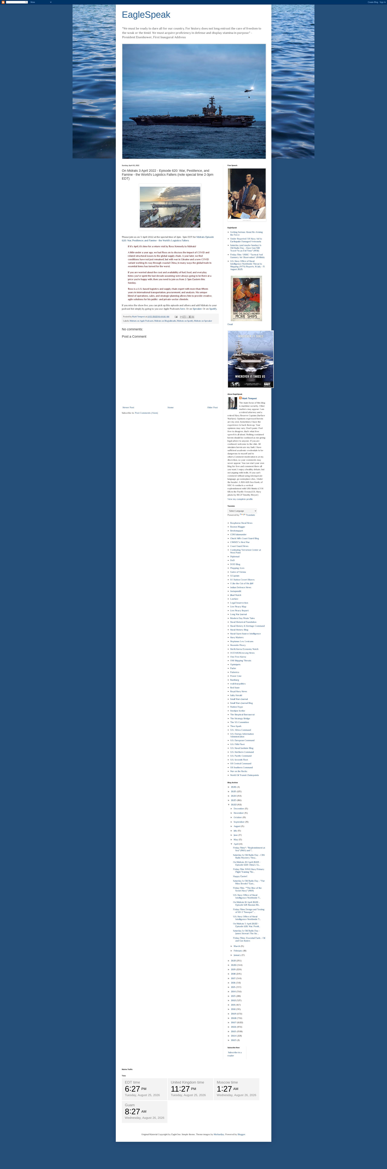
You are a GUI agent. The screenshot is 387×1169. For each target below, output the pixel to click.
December (239, 808)
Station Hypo (236, 706)
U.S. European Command (242, 740)
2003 (234, 1040)
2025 (234, 791)
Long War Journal (238, 614)
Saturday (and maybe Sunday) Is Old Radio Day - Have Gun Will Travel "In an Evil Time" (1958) (245, 248)
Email (230, 324)
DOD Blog (235, 564)
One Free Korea (238, 656)
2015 (233, 987)
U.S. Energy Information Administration (242, 735)
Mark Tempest (249, 398)
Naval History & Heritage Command (247, 626)
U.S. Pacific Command (241, 755)
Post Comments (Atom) (146, 413)
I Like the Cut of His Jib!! (241, 583)
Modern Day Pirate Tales (242, 618)
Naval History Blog (239, 629)
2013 (233, 996)
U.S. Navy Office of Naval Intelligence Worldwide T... (247, 896)
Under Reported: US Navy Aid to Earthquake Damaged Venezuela (246, 240)
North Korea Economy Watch (244, 649)
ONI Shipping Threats (240, 660)
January (237, 955)
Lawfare (234, 599)
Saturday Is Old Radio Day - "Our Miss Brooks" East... (249, 882)
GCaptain (234, 575)
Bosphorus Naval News (241, 523)
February (238, 950)
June (236, 835)
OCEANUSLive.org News (242, 652)
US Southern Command (241, 767)
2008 (234, 1018)
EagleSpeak (146, 15)
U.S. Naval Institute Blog (241, 748)
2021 (233, 960)
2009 (234, 1013)
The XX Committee (239, 722)
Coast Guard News (239, 546)
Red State (235, 687)
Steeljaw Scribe (237, 710)
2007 (234, 1022)
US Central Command (240, 763)
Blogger (241, 1134)
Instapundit (235, 591)
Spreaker (197, 308)
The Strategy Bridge (240, 718)
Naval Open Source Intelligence (245, 633)
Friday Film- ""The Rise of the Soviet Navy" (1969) (247, 889)
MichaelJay (219, 1134)
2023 (234, 800)
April (236, 844)
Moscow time (227, 1082)
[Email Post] (176, 317)
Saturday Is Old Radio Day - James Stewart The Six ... (246, 932)
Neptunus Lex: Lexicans (241, 641)
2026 (234, 787)
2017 (233, 978)
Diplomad (234, 556)
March (237, 946)
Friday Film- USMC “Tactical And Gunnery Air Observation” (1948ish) (247, 256)
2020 (234, 965)
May (236, 839)
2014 (233, 991)
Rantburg (234, 680)
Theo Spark (235, 726)
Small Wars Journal (239, 699)
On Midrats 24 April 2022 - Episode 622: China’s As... (246, 863)
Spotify (213, 308)
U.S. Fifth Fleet (237, 744)
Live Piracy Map (238, 606)
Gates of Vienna (238, 572)
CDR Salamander (238, 534)
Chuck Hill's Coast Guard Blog (244, 538)
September (239, 822)
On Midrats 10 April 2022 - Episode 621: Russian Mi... (246, 903)
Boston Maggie (237, 526)
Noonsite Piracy (238, 645)
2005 (234, 1031)
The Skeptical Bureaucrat (242, 714)
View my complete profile (240, 499)
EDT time (132, 1082)
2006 (234, 1027)
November (239, 813)
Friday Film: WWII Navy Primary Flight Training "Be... (248, 870)
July (236, 830)
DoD (232, 560)
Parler (233, 668)
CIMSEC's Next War (240, 542)
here (182, 308)
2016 (233, 982)
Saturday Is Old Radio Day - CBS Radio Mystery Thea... (249, 856)
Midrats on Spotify (185, 321)
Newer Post (128, 407)
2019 (233, 969)
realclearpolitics (238, 683)
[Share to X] (187, 316)
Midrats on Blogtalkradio (165, 321)
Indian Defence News (240, 587)
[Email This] (181, 316)
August (237, 826)
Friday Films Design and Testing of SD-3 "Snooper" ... (248, 910)
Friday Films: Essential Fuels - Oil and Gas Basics (249, 939)
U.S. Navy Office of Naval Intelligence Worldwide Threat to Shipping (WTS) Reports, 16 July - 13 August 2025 (247, 265)
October (238, 817)
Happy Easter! (240, 876)
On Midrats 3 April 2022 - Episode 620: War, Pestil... (246, 925)
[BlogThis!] (184, 316)
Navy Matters (237, 637)
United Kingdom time (187, 1082)
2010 (233, 1009)
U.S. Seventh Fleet (239, 759)
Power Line (235, 676)
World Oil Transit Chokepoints (244, 775)
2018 (233, 973)
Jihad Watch (235, 595)
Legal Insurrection (239, 602)
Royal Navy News (238, 691)
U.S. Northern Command (242, 752)
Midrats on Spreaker (203, 321)
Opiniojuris (235, 664)
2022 (234, 804)
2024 (234, 796)
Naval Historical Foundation (243, 622)
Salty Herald (236, 695)
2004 (234, 1035)
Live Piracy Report (239, 610)
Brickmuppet (236, 530)
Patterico (234, 672)
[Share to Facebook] (190, 316)
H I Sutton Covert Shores (242, 579)
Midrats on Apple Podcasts (142, 321)
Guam (130, 1105)
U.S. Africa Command (240, 730)
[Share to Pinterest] (192, 316)
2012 (233, 1000)
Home (171, 407)
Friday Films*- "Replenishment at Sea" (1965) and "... (249, 849)
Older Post (212, 407)
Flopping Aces (237, 568)
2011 (233, 1004)
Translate (250, 515)
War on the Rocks (238, 771)
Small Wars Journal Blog (241, 703)
